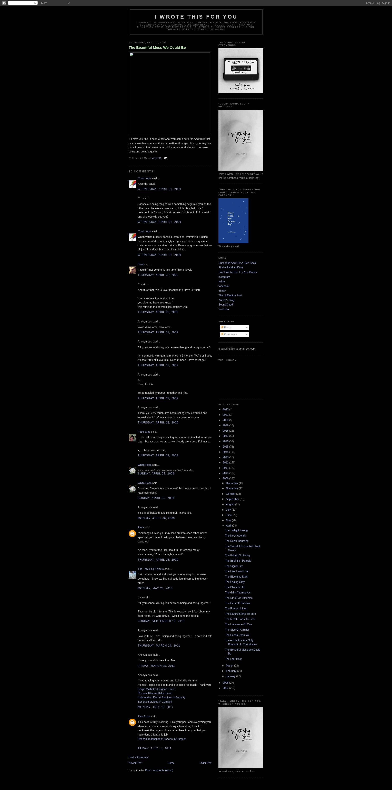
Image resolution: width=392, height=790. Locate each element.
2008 (226, 682)
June (229, 515)
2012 (226, 462)
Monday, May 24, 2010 (155, 588)
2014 (226, 451)
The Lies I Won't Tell (237, 571)
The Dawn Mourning (236, 540)
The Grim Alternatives (238, 592)
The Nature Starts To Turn (240, 613)
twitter (222, 281)
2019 (226, 425)
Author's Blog (226, 300)
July (229, 509)
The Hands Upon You (237, 635)
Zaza (141, 527)
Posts (227, 327)
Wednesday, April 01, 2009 (159, 189)
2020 (226, 420)
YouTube (223, 309)
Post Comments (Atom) (159, 770)
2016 (226, 441)
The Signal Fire (234, 566)
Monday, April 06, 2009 (156, 518)
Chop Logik (144, 178)
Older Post (206, 762)
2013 (226, 457)
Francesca (144, 431)
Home (171, 762)
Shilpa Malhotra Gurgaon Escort (157, 689)
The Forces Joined (236, 608)
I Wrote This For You (196, 17)
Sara (140, 264)
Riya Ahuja (144, 716)
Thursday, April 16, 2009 (158, 559)
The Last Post (233, 658)
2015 (226, 446)
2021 (226, 414)
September (233, 499)
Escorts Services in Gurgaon (155, 701)
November (232, 488)
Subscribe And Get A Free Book (237, 262)
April (229, 525)
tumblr (222, 290)
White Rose (144, 464)
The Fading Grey (235, 581)
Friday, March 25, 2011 (156, 665)
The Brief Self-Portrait (238, 560)
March (230, 665)
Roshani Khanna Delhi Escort (155, 693)
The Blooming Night (236, 576)
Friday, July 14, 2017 (155, 748)
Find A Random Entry (231, 267)
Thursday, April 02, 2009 (158, 275)
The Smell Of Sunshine (239, 597)
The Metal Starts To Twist (240, 619)
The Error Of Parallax (237, 603)
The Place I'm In (234, 587)
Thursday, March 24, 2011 (159, 645)
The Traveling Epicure (151, 568)
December (232, 483)
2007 (226, 688)
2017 (226, 436)
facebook (223, 286)
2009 (226, 478)
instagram (224, 276)
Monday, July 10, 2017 (155, 707)
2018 (226, 430)
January (231, 676)
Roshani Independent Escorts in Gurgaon (162, 738)
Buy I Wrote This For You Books (237, 272)
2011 (226, 467)
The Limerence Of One (238, 624)
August (230, 504)
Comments (230, 334)
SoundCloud (225, 304)
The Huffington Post (230, 295)
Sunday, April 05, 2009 (156, 473)
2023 (226, 409)
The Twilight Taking (236, 530)
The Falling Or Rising (237, 555)
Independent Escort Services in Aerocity (161, 697)
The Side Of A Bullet (237, 629)
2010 (226, 473)
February (231, 670)
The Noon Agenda (235, 535)
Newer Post (135, 762)
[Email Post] (165, 158)
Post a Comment (139, 757)
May (229, 520)
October (231, 493)
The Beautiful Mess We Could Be (157, 48)
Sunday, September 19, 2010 (161, 621)
